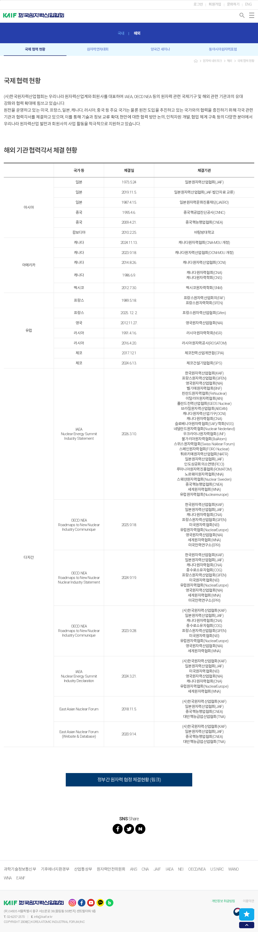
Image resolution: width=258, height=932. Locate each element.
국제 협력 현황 (35, 49)
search (242, 15)
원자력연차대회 (98, 49)
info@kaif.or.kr (43, 917)
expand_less (247, 925)
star (246, 914)
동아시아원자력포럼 (223, 49)
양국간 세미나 (160, 49)
